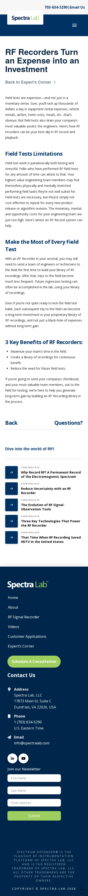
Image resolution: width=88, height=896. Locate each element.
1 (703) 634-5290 (28, 722)
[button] (74, 25)
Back (11, 422)
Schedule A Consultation (34, 661)
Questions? (68, 422)
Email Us (77, 7)
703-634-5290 (55, 7)
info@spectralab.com (31, 743)
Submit (34, 815)
